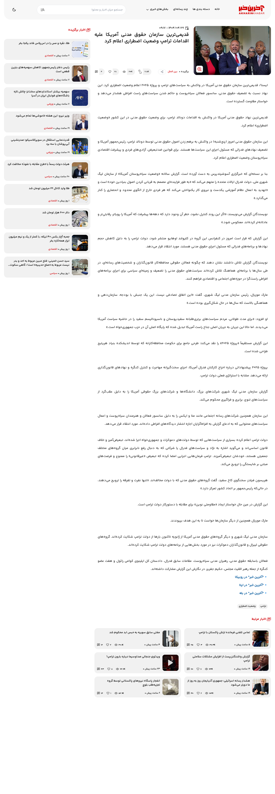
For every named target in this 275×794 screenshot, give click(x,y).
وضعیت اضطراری (247, 606)
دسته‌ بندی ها (201, 9)
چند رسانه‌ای (180, 9)
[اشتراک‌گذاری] (162, 71)
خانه (217, 9)
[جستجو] (42, 9)
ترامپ (263, 606)
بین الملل (172, 71)
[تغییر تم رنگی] (14, 9)
